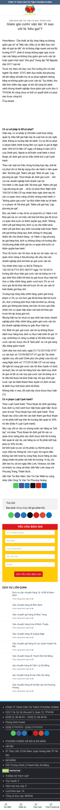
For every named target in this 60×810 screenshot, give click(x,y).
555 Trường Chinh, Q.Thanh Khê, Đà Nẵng (27, 765)
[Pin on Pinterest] (38, 485)
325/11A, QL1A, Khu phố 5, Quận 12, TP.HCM (29, 712)
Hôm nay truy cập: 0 (16, 786)
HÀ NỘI (10, 746)
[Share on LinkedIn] (44, 485)
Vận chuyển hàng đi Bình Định (27, 605)
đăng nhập (22, 507)
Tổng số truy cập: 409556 (19, 796)
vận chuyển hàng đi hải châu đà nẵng (31, 675)
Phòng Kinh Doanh (15, 722)
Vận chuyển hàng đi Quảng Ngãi (28, 634)
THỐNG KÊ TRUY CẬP (17, 776)
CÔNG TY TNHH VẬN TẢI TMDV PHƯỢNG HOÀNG (32, 707)
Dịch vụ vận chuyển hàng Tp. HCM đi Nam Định (33, 594)
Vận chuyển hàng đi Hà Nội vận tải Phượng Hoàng (33, 686)
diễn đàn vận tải (17, 21)
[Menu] (4, 10)
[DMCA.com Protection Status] (11, 770)
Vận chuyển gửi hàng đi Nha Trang (29, 614)
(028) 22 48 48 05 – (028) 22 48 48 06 (26, 717)
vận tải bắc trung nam (39, 21)
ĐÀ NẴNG (11, 760)
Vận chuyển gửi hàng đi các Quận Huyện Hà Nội (34, 645)
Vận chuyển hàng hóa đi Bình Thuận (30, 624)
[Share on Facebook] (21, 485)
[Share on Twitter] (27, 485)
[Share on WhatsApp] (15, 485)
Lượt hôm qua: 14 (15, 791)
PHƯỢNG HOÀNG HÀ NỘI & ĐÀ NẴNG (26, 741)
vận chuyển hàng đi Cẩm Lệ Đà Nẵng (30, 665)
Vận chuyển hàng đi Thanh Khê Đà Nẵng (32, 656)
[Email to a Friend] (33, 485)
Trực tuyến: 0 (12, 781)
